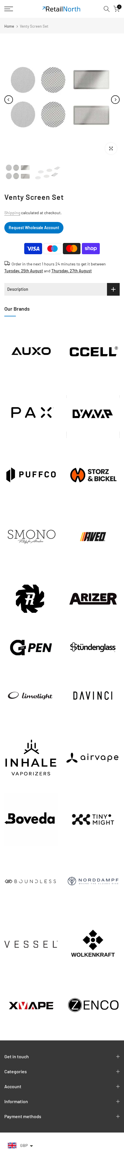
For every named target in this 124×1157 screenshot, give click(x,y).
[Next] (115, 99)
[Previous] (8, 99)
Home (9, 26)
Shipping (12, 212)
